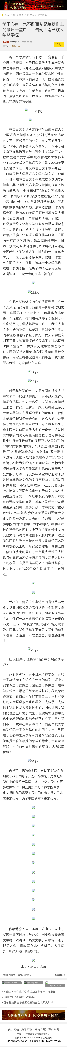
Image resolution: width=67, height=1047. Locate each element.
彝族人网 (16, 46)
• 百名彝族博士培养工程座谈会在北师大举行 (27, 1002)
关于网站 (13, 1029)
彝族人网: (10, 15)
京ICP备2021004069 (16, 1041)
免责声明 (26, 1029)
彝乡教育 (42, 15)
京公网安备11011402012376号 (45, 1041)
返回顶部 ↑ (60, 975)
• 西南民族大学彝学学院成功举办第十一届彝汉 (29, 991)
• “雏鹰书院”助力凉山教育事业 (19, 997)
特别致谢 (53, 1029)
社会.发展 (29, 15)
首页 (18, 15)
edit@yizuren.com (31, 1037)
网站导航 (40, 1029)
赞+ (59, 44)
